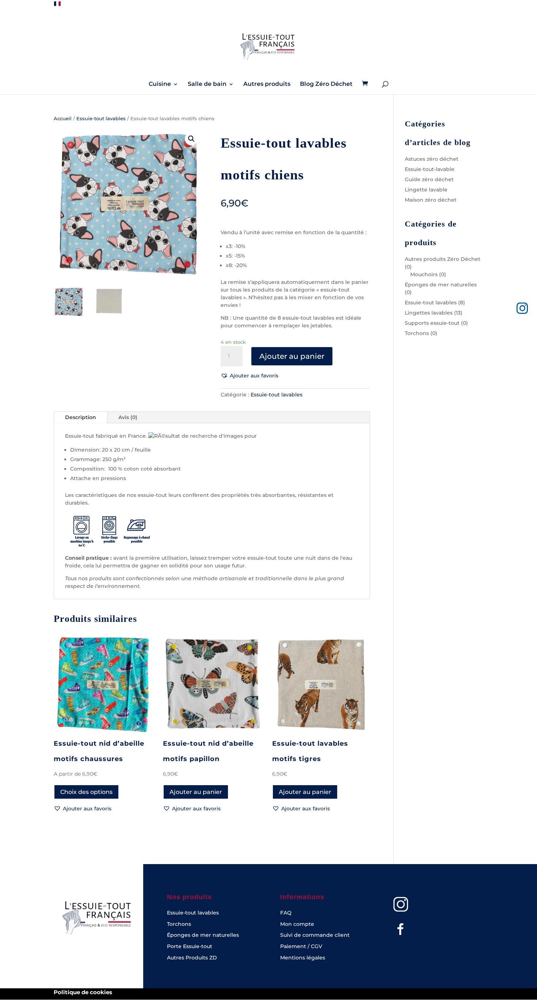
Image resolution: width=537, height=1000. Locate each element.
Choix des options (86, 791)
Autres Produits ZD (192, 957)
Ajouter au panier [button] (196, 791)
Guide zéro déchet (429, 179)
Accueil (63, 118)
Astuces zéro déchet (431, 159)
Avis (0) (127, 417)
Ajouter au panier (291, 356)
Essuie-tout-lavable (429, 169)
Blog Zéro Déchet (326, 84)
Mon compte (297, 924)
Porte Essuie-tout (189, 946)
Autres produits (266, 84)
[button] (191, 138)
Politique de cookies (83, 992)
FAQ (286, 912)
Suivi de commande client (315, 935)
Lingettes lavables (429, 312)
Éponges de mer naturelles (441, 284)
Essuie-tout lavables (101, 118)
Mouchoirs (424, 274)
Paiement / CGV (301, 946)
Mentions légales (302, 957)
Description (80, 417)
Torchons (417, 333)
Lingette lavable (426, 189)
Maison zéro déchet (431, 200)
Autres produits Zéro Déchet (442, 259)
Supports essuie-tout (432, 323)
